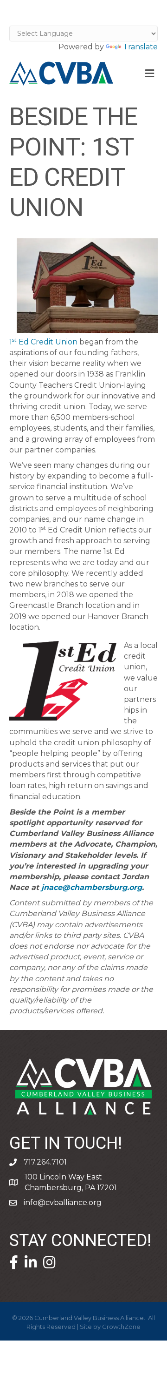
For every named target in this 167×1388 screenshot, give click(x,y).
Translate (140, 46)
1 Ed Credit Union (44, 341)
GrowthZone (121, 1326)
